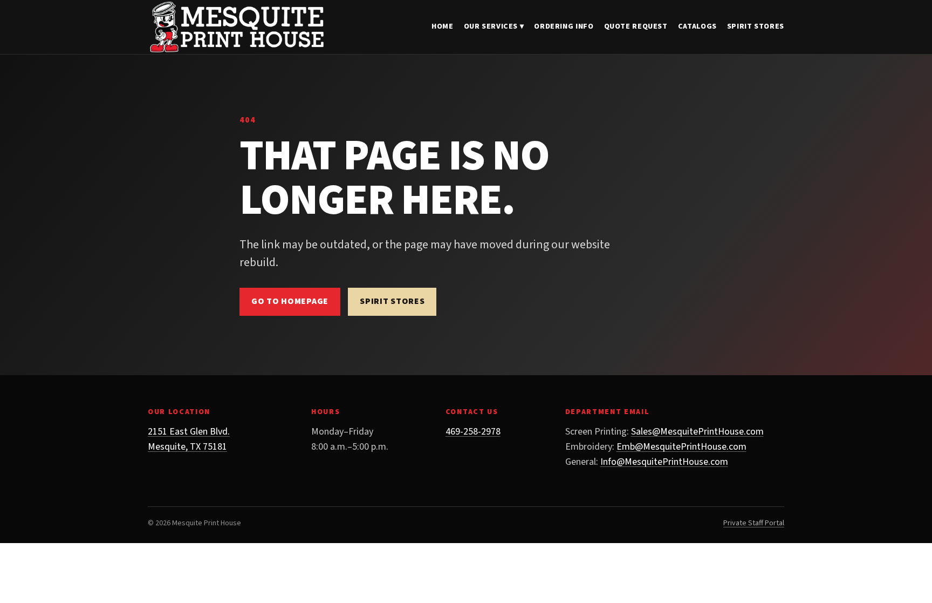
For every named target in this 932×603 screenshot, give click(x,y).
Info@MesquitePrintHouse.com (664, 462)
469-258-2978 (473, 431)
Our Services (494, 26)
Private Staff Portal (753, 523)
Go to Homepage (289, 301)
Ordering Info (563, 26)
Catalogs (697, 26)
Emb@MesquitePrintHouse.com (681, 446)
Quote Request (636, 26)
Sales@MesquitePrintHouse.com (697, 431)
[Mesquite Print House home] (237, 27)
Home (442, 26)
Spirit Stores (755, 26)
